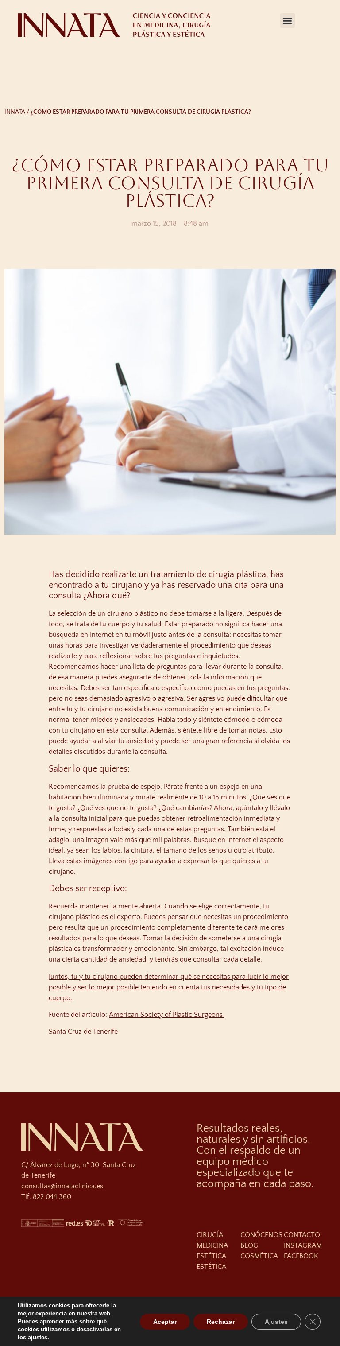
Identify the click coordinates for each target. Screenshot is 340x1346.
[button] (287, 20)
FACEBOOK (301, 1256)
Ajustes (276, 1321)
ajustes (37, 1337)
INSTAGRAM (303, 1245)
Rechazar (221, 1321)
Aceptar (165, 1321)
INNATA (14, 112)
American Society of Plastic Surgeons (166, 1015)
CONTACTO (302, 1235)
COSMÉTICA (259, 1256)
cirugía (210, 1235)
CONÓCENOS (261, 1235)
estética (211, 1267)
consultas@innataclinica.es (62, 1186)
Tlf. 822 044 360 (46, 1197)
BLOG (249, 1245)
